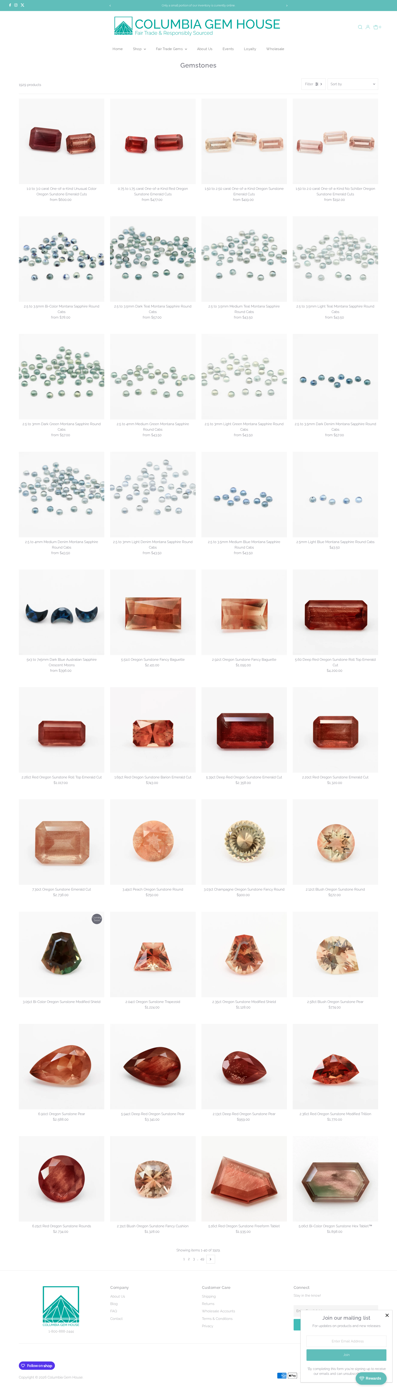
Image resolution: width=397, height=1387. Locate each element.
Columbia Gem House (65, 1377)
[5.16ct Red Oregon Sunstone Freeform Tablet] (244, 1179)
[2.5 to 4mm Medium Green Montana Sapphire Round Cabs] (153, 376)
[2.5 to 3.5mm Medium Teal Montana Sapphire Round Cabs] (244, 259)
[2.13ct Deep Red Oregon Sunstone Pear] (244, 1066)
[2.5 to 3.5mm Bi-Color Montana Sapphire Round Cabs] (61, 259)
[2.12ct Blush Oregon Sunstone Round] (335, 842)
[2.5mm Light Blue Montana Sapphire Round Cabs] (335, 494)
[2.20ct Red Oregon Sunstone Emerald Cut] (335, 730)
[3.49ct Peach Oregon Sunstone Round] (153, 842)
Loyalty (250, 49)
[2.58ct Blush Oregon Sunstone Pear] (335, 954)
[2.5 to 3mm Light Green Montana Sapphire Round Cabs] (244, 376)
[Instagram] (16, 5)
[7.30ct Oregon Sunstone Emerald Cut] (61, 842)
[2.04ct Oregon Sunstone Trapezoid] (153, 954)
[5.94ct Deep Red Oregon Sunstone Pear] (153, 1066)
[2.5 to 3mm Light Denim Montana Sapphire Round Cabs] (153, 494)
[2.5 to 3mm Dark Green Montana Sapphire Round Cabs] (61, 376)
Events (228, 49)
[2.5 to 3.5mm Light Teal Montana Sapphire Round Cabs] (335, 259)
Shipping (209, 1296)
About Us (205, 49)
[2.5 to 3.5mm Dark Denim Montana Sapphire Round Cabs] (335, 376)
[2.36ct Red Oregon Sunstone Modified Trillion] (335, 1066)
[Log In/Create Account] (368, 27)
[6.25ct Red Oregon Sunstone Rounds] (61, 1179)
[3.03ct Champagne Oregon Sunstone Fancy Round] (244, 842)
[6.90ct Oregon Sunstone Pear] (61, 1066)
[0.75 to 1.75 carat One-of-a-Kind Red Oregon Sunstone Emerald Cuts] (153, 141)
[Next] (287, 5)
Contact (116, 1319)
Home (118, 49)
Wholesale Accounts (218, 1311)
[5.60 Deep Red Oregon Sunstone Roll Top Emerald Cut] (335, 612)
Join (346, 1355)
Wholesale (275, 49)
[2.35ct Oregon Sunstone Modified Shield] (244, 954)
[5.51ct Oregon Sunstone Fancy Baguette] (153, 612)
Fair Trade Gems (170, 49)
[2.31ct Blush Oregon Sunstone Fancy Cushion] (153, 1179)
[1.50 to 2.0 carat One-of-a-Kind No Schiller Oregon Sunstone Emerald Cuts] (335, 141)
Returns (208, 1304)
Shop (138, 49)
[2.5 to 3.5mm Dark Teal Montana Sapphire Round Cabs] (153, 259)
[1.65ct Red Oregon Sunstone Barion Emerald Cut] (153, 730)
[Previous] (110, 5)
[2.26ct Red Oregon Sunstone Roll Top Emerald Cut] (61, 730)
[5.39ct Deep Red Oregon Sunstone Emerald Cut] (244, 730)
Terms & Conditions (217, 1319)
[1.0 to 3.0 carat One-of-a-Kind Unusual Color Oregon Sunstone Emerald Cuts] (61, 141)
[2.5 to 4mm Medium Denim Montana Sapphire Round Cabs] (61, 494)
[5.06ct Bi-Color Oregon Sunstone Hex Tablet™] (335, 1179)
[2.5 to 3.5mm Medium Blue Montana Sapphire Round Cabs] (244, 494)
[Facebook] (10, 5)
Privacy (207, 1326)
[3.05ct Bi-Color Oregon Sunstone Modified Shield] (61, 954)
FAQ (113, 1311)
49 (202, 1259)
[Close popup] (387, 1315)
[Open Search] (360, 27)
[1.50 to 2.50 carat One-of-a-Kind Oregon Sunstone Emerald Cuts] (244, 141)
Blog (114, 1304)
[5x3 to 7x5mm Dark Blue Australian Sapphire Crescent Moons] (61, 612)
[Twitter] (23, 5)
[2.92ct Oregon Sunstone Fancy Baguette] (244, 612)
